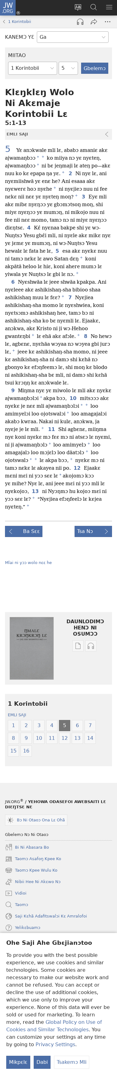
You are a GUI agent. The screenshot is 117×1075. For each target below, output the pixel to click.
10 (73, 398)
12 (77, 468)
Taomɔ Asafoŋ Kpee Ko (33, 859)
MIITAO (17, 55)
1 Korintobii (19, 21)
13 (36, 491)
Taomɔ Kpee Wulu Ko (31, 871)
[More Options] (107, 22)
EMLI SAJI (17, 715)
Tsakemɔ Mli (71, 1062)
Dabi (42, 1062)
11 (52, 429)
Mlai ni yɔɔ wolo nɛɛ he (28, 562)
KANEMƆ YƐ (19, 37)
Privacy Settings (55, 1044)
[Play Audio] (80, 22)
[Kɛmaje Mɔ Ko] (94, 22)
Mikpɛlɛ (18, 1062)
